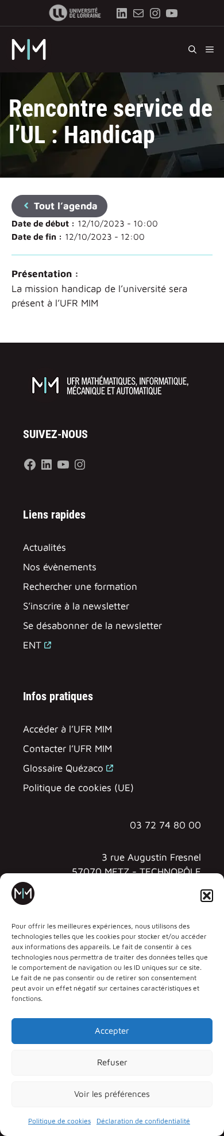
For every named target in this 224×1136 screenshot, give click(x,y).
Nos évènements (59, 567)
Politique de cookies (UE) (78, 787)
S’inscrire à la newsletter (76, 606)
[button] (207, 895)
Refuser (112, 1062)
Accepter (112, 1030)
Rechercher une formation (80, 586)
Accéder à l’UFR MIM (67, 729)
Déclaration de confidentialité (143, 1120)
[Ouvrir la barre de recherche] (192, 49)
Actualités (44, 547)
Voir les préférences (112, 1094)
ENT (32, 645)
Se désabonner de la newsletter (92, 625)
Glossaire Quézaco (63, 768)
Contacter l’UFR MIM (67, 748)
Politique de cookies (59, 1120)
